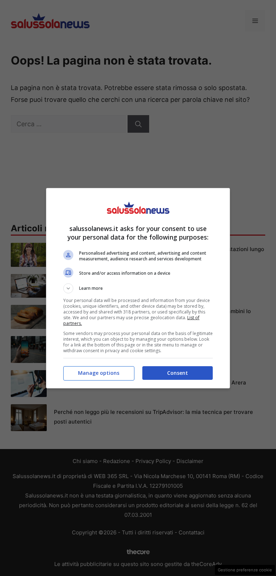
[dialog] (138, 288)
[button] (138, 288)
